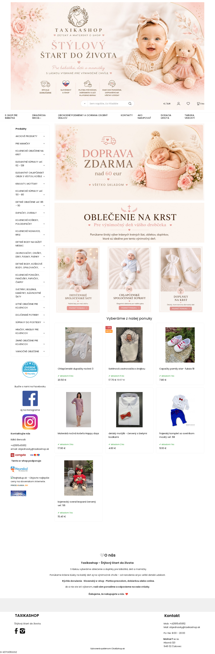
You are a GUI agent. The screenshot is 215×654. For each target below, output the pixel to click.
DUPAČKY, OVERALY (26, 212)
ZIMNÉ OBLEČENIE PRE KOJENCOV (27, 342)
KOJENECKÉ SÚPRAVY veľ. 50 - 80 (29, 192)
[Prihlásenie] (178, 103)
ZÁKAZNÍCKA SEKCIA (39, 116)
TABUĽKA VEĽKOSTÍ (190, 116)
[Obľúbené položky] (188, 103)
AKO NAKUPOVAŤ (144, 116)
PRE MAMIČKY (23, 143)
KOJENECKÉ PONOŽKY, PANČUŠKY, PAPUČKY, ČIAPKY (28, 278)
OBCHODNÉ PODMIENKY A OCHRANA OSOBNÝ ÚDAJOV (83, 116)
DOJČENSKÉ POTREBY (27, 314)
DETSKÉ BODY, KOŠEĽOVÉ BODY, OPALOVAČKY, (29, 265)
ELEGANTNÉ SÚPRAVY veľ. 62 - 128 (29, 163)
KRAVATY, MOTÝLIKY (26, 183)
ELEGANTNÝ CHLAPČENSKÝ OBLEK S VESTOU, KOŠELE (30, 174)
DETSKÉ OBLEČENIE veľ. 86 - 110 (29, 203)
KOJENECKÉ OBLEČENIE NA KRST (30, 152)
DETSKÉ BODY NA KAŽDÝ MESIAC (29, 243)
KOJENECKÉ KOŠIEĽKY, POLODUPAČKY (27, 222)
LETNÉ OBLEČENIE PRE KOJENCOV (27, 305)
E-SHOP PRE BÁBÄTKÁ (11, 116)
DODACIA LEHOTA (166, 116)
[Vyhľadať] (84, 103)
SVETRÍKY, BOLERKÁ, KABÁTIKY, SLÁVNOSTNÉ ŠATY (28, 293)
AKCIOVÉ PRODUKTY (26, 136)
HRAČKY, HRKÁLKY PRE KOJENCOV (27, 331)
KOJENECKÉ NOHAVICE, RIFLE (28, 233)
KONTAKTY (127, 115)
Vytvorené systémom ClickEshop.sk (107, 648)
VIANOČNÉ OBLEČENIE (27, 351)
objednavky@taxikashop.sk (33, 449)
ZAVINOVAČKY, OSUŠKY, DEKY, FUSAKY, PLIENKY (29, 254)
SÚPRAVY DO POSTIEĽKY (28, 322)
